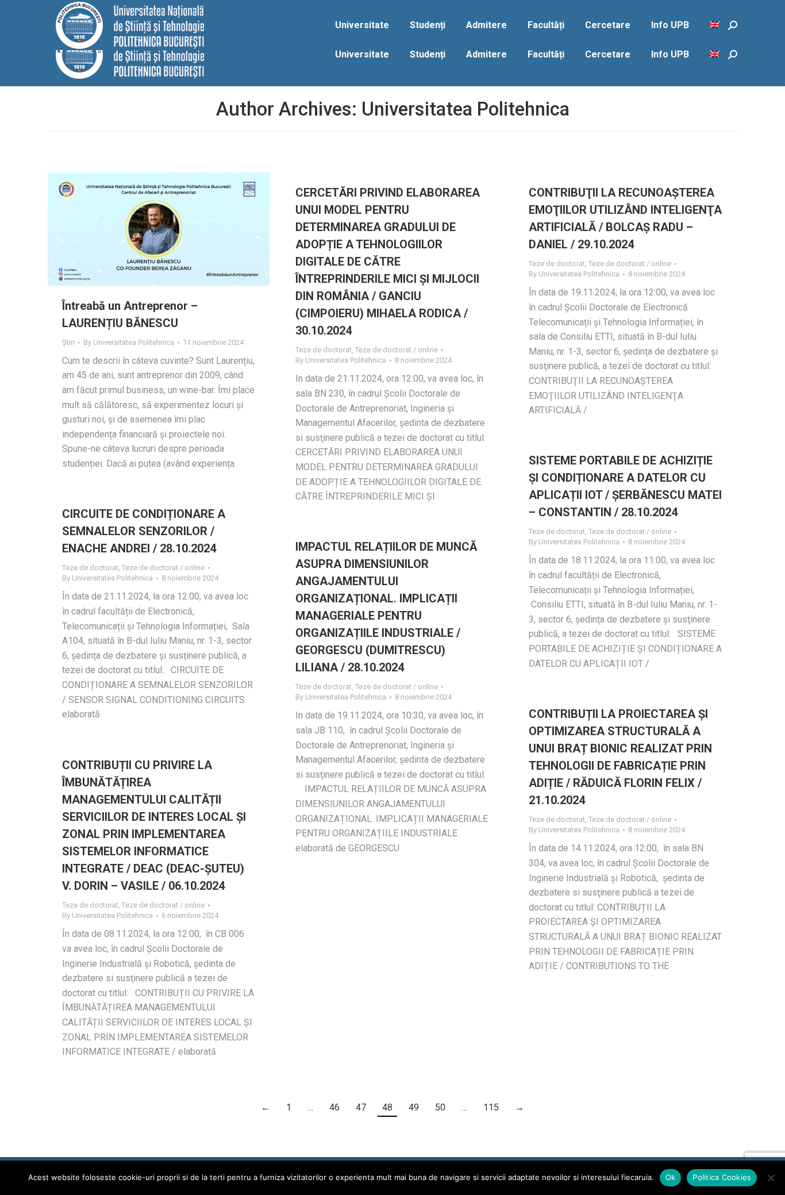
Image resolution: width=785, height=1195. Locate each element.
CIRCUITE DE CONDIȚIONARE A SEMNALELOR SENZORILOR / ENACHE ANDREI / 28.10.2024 (143, 531)
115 (491, 1107)
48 (387, 1107)
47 (361, 1107)
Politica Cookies (721, 1177)
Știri (68, 342)
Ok (670, 1177)
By (128, 342)
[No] (770, 1178)
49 (414, 1107)
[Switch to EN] (716, 54)
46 (334, 1107)
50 (440, 1107)
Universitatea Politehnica (465, 109)
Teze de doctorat (323, 349)
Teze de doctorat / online (396, 349)
